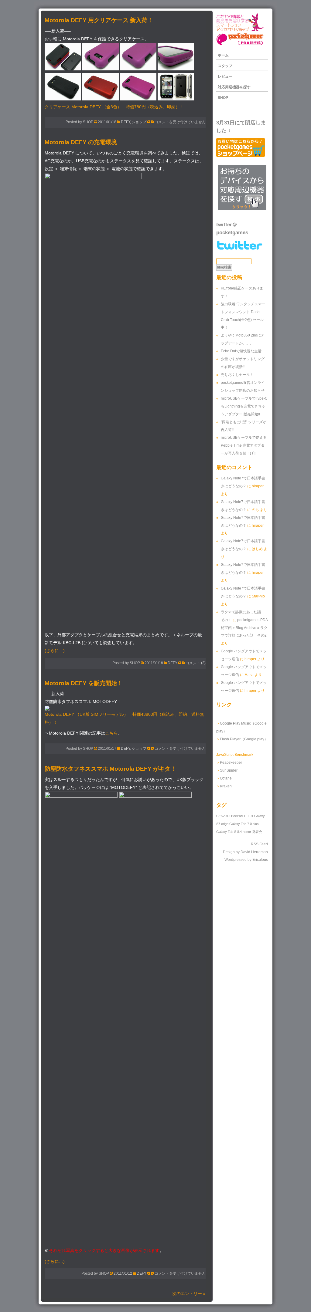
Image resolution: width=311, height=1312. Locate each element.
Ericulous (260, 859)
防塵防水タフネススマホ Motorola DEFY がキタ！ (110, 769)
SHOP (223, 98)
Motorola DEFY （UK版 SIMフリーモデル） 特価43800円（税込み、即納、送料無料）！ (124, 718)
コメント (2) (196, 663)
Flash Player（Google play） (244, 739)
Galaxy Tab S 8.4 (229, 832)
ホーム (223, 55)
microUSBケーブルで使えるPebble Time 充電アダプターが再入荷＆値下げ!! (244, 445)
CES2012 (223, 816)
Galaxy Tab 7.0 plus (244, 824)
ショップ (139, 122)
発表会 (257, 832)
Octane (226, 778)
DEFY (125, 122)
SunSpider (229, 770)
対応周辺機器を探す (234, 87)
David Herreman (254, 852)
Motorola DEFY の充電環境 (81, 142)
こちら (111, 733)
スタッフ (225, 66)
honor (247, 832)
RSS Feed (259, 844)
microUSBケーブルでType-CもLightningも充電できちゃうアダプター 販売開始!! (244, 406)
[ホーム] (240, 45)
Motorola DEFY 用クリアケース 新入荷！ (99, 20)
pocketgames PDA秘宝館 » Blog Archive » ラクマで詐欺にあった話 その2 (244, 628)
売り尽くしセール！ (237, 375)
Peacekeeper (231, 762)
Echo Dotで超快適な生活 (241, 351)
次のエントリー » (189, 1293)
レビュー (225, 76)
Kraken (226, 786)
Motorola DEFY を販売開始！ (84, 683)
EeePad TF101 (242, 816)
